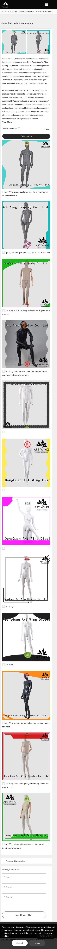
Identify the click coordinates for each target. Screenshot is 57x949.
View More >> (8, 122)
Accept (20, 943)
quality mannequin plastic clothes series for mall (28, 252)
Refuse (37, 943)
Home (4, 11)
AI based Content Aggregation (22, 11)
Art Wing (9, 606)
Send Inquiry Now (24, 915)
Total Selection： (10, 128)
